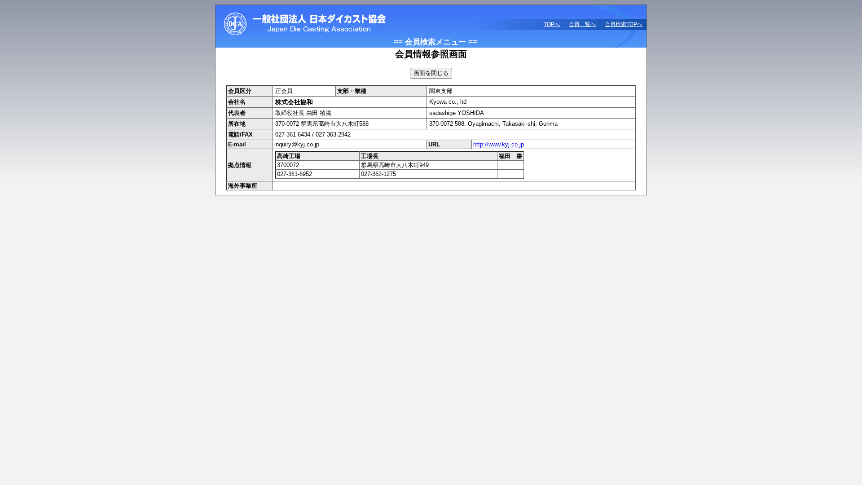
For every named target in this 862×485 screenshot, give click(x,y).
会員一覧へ (582, 24)
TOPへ (552, 24)
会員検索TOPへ (623, 24)
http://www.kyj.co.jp (498, 144)
